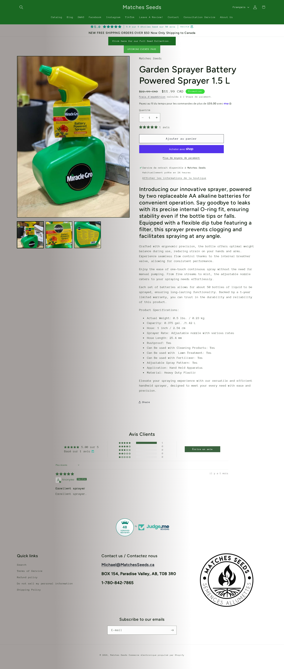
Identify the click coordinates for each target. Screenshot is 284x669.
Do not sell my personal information (45, 583)
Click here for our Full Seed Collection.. (142, 41)
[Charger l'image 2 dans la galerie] (59, 234)
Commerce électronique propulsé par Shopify (156, 655)
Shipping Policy (29, 589)
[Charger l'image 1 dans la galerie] (30, 234)
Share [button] (146, 402)
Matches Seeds (119, 655)
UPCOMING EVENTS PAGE (142, 49)
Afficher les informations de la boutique (174, 178)
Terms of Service (29, 571)
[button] (21, 7)
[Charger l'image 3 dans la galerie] (87, 234)
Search (22, 564)
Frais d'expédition (152, 96)
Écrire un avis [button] (202, 449)
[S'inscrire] (172, 630)
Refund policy (27, 577)
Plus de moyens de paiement (181, 157)
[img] (65, 474)
